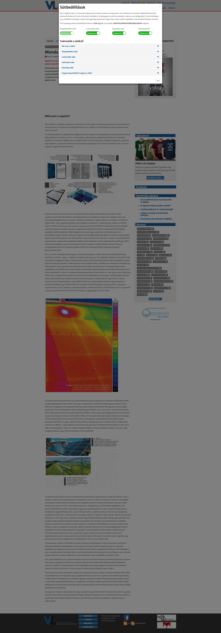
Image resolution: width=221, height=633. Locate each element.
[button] (68, 45)
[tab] (110, 46)
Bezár (158, 81)
